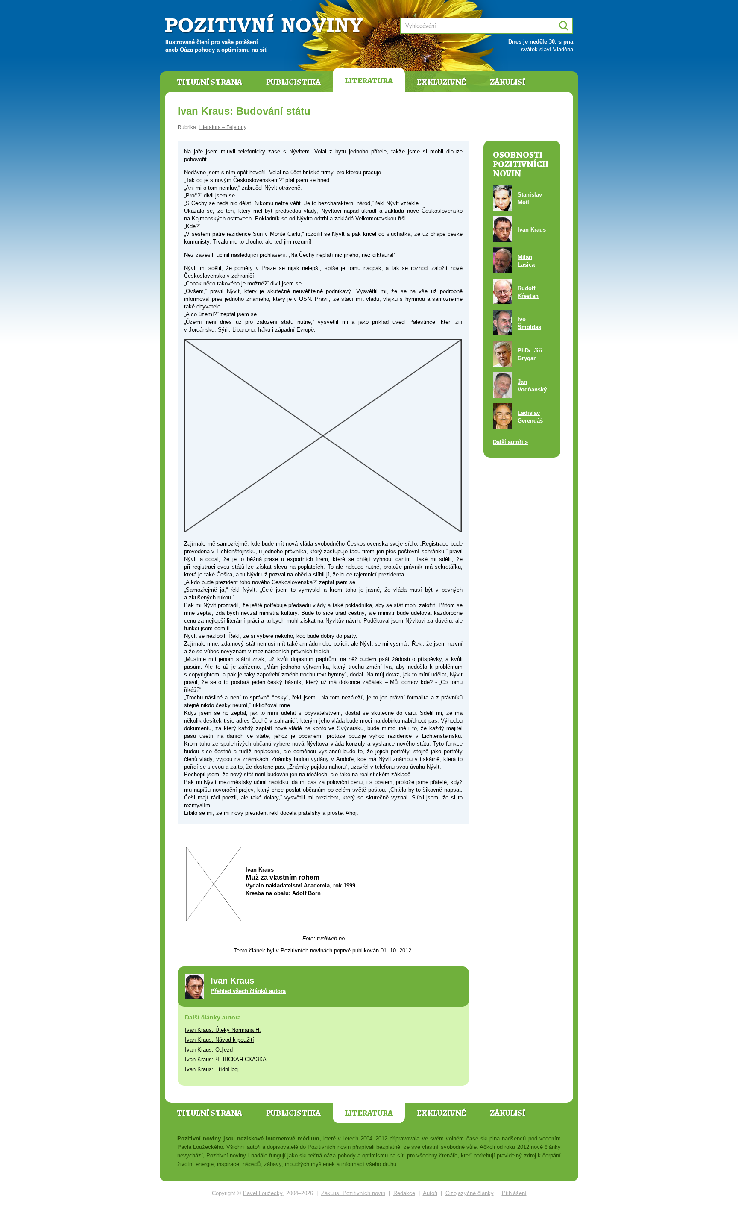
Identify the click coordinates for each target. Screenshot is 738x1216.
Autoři (430, 1193)
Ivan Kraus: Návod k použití (219, 1040)
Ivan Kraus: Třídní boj (212, 1069)
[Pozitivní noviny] (265, 24)
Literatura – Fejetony (222, 127)
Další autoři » (510, 442)
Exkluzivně (441, 82)
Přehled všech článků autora (248, 991)
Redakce (404, 1193)
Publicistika (293, 82)
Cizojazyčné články (469, 1193)
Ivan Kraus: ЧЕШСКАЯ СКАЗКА (225, 1059)
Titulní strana (209, 82)
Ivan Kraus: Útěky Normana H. (223, 1030)
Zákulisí (507, 82)
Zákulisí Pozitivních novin (353, 1193)
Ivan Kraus (532, 229)
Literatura (369, 80)
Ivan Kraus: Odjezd (209, 1049)
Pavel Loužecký (263, 1193)
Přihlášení (514, 1193)
